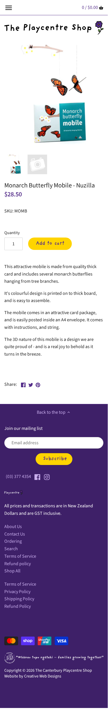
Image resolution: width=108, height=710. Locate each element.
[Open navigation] (8, 7)
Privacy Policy (17, 591)
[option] (14, 164)
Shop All (12, 571)
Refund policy (17, 564)
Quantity (12, 232)
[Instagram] (47, 476)
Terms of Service (20, 556)
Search (11, 549)
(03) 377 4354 (18, 476)
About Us (13, 526)
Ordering (13, 541)
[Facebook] (37, 476)
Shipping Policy (19, 599)
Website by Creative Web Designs (32, 676)
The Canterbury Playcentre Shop (63, 670)
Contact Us (14, 534)
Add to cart (50, 243)
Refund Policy (17, 606)
